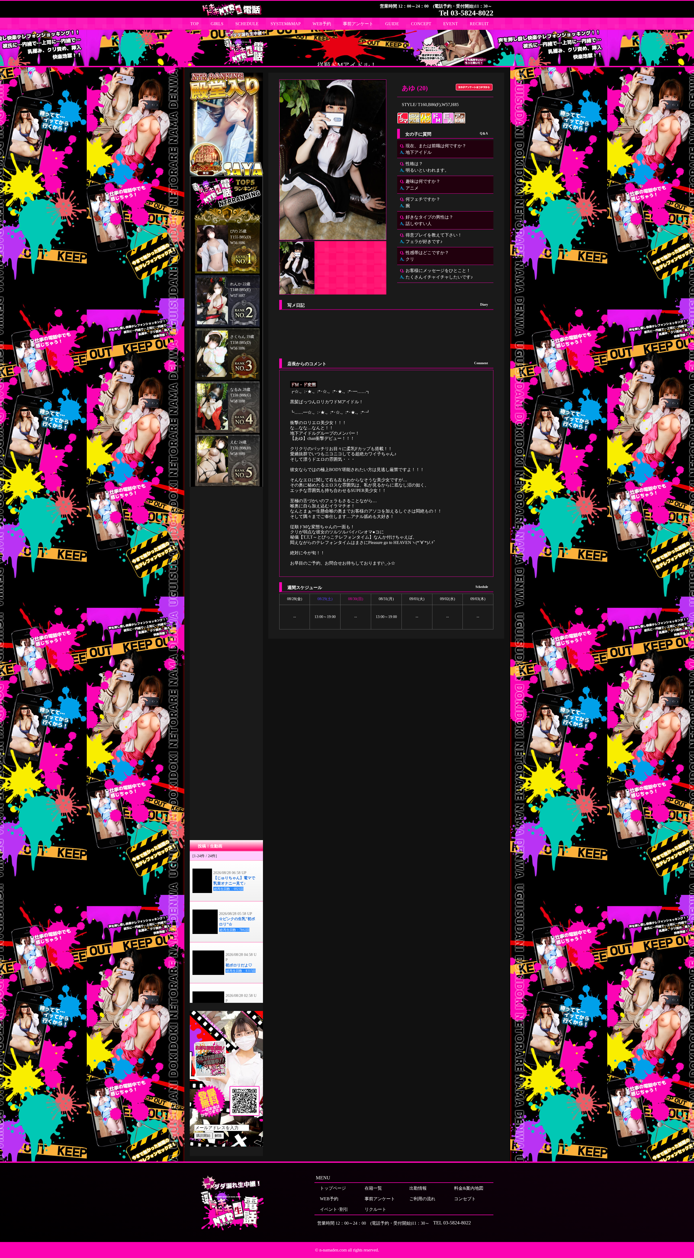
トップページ (333, 1188)
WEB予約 (322, 23)
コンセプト (465, 1198)
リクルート (375, 1209)
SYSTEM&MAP (286, 23)
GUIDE (392, 23)
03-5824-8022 (457, 1222)
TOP (194, 23)
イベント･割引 (334, 1209)
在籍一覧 (373, 1188)
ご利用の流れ (422, 1198)
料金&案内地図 (468, 1188)
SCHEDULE (247, 23)
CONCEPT (421, 23)
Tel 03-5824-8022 (466, 13)
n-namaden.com (333, 1250)
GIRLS (217, 23)
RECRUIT (479, 23)
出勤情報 (418, 1188)
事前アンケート (358, 23)
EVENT (450, 23)
